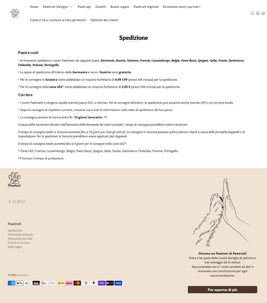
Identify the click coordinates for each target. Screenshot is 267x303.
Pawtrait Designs (56, 6)
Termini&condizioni (20, 234)
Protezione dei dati (20, 238)
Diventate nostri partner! (184, 6)
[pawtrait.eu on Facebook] (9, 202)
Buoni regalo (121, 6)
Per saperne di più (222, 289)
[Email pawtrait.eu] (23, 202)
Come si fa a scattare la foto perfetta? (58, 20)
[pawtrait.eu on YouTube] (14, 202)
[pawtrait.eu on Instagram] (18, 202)
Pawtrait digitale (148, 6)
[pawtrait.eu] (15, 13)
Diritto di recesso (19, 243)
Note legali (15, 247)
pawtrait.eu (22, 275)
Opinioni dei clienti (105, 20)
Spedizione (15, 230)
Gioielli (101, 6)
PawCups (85, 6)
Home (34, 6)
